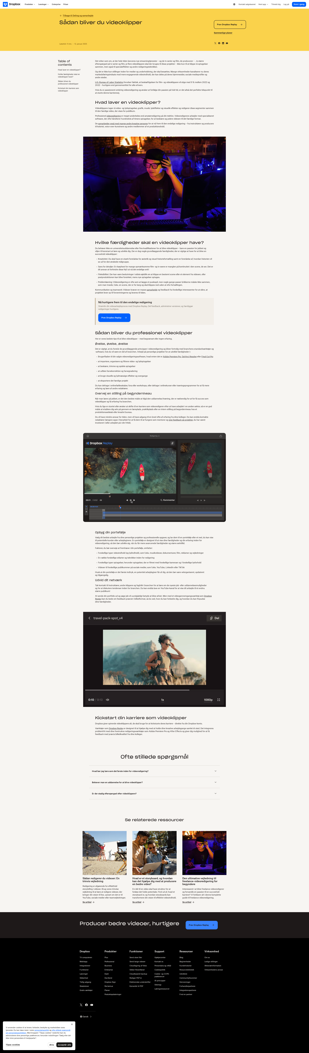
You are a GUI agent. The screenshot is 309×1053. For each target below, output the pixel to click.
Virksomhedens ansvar (213, 970)
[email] (226, 43)
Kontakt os (158, 962)
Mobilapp (83, 962)
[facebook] (219, 43)
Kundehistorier (185, 966)
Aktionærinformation (212, 966)
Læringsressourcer (161, 989)
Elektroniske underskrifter (140, 982)
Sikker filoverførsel (137, 970)
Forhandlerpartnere (187, 986)
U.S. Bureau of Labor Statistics (109, 82)
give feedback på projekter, (181, 420)
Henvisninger (184, 982)
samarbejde (152, 290)
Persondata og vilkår (162, 966)
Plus (106, 957)
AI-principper (159, 981)
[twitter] (215, 43)
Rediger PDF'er (136, 978)
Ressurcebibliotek (186, 970)
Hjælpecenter (159, 957)
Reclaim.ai (109, 986)
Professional (109, 962)
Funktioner (84, 970)
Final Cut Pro (207, 356)
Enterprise (109, 970)
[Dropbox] (13, 4)
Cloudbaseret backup (138, 974)
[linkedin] (223, 43)
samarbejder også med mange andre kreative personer (123, 123)
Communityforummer (188, 978)
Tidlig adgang (85, 982)
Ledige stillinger (211, 962)
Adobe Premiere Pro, (172, 356)
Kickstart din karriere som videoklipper (68, 89)
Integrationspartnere (187, 990)
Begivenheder (185, 962)
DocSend (108, 978)
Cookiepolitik (159, 970)
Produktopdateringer (113, 994)
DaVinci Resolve (189, 356)
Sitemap (157, 985)
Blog (181, 957)
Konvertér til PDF (136, 986)
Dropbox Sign (110, 982)
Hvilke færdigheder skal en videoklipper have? (69, 75)
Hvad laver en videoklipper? (69, 70)
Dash (107, 974)
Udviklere (183, 974)
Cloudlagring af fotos (138, 966)
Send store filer (136, 957)
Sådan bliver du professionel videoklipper (68, 82)
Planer (107, 990)
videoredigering (114, 116)
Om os (207, 957)
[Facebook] (86, 1005)
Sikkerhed (84, 978)
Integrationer (85, 966)
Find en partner (185, 994)
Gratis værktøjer (86, 990)
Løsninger (84, 974)
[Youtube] (92, 1005)
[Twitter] (81, 1005)
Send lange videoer (137, 962)
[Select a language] (234, 4)
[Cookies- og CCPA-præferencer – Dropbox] (39, 1035)
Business (108, 966)
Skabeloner (84, 986)
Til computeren (86, 957)
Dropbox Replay (116, 728)
